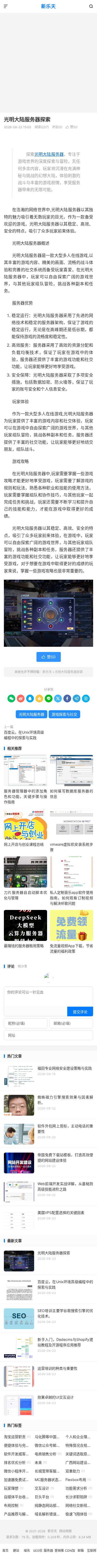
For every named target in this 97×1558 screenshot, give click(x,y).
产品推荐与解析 (18, 1514)
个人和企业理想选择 (79, 1436)
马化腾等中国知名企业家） (49, 1436)
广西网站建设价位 (79, 1462)
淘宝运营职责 (17, 1436)
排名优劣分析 (17, 1462)
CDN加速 (70, 1553)
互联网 (91, 1551)
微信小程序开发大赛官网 (18, 1471)
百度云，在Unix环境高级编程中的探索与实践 (24, 735)
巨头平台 (44, 1497)
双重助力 (75, 1471)
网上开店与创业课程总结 (24, 844)
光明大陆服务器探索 (27, 120)
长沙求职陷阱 (78, 1497)
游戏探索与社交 (64, 714)
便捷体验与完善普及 (18, 1445)
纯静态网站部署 (49, 1505)
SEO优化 (37, 1553)
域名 (27, 1551)
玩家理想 (13, 1488)
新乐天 (48, 6)
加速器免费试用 (18, 1479)
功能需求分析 (78, 1488)
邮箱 (81, 1551)
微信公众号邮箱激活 (49, 1445)
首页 (5, 1551)
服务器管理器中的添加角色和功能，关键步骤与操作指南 (25, 796)
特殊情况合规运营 (79, 1445)
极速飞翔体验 (78, 1514)
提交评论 (80, 1012)
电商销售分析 (48, 1454)
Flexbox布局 (78, 1479)
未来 (41, 1462)
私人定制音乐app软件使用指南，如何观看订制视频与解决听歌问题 (71, 898)
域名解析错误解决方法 (49, 1514)
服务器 (48, 1551)
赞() (71, 127)
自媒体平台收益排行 (18, 1497)
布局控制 (13, 1505)
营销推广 (59, 1553)
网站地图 (65, 1531)
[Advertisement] (48, 61)
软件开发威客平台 (18, 1454)
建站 (16, 1551)
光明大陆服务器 (49, 154)
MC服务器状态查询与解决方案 (49, 1479)
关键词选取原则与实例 (79, 1454)
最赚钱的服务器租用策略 (24, 945)
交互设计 (44, 1488)
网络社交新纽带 (79, 1505)
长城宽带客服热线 (49, 1471)
